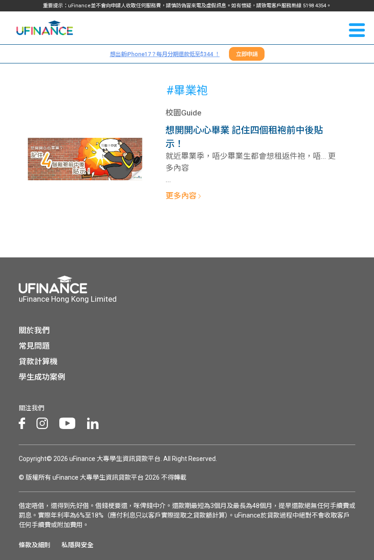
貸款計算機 (38, 361)
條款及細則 (35, 545)
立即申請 (247, 54)
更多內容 (182, 195)
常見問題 (34, 346)
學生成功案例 (42, 377)
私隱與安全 (78, 545)
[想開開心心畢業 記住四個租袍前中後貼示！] (85, 158)
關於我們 (34, 330)
